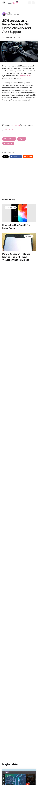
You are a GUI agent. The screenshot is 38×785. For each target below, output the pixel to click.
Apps (7, 772)
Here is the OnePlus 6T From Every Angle (17, 227)
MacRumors (8, 130)
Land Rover (9, 143)
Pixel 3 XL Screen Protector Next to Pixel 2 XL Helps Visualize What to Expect (16, 256)
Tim (9, 13)
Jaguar (22, 139)
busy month (15, 125)
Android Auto (10, 139)
